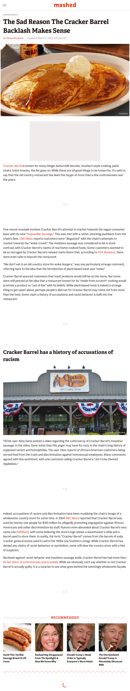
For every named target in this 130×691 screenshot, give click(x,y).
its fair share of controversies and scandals (30, 562)
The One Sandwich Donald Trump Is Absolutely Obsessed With (110, 659)
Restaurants (10, 15)
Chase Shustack (14, 38)
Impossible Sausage (39, 234)
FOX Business (106, 252)
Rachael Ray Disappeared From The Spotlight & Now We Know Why (49, 658)
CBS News (26, 238)
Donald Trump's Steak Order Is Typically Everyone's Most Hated (80, 658)
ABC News (72, 518)
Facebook (123, 114)
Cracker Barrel (12, 166)
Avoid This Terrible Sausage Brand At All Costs (14, 658)
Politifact (22, 532)
